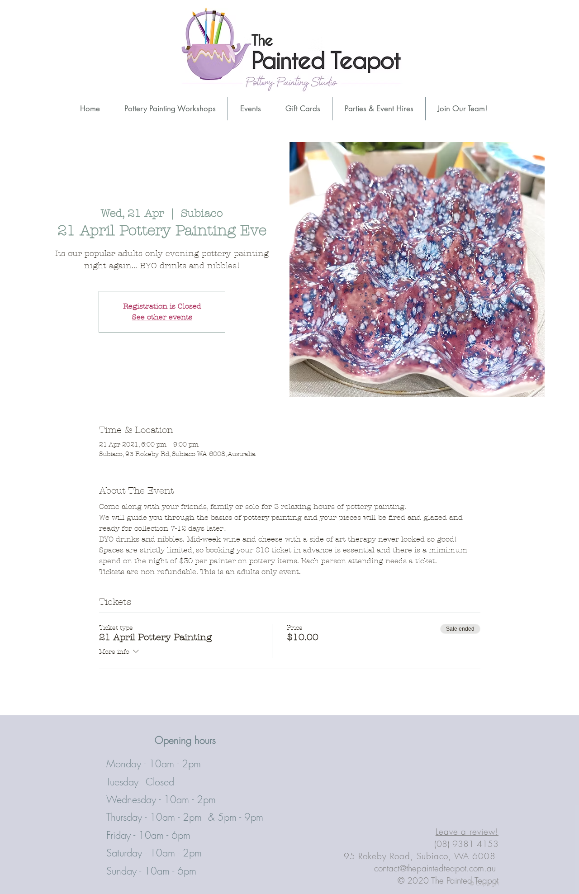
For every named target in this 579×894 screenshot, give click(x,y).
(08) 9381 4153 (466, 844)
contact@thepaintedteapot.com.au (435, 868)
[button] (378, 108)
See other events (162, 317)
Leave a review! (467, 831)
